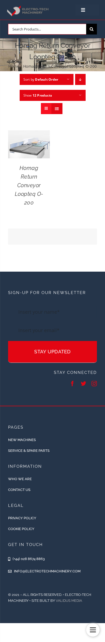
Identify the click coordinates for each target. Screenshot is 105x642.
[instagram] (94, 383)
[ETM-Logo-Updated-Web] (28, 6)
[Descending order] (80, 79)
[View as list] (57, 108)
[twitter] (83, 383)
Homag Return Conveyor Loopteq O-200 (29, 185)
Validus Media (69, 601)
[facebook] (72, 383)
